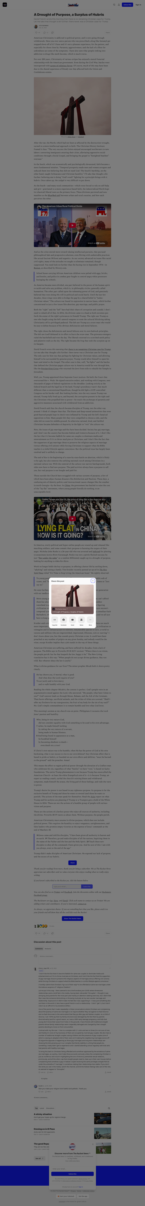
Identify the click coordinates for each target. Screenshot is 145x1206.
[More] (90, 619)
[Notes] (81, 619)
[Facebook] (63, 619)
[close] (93, 580)
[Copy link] (54, 619)
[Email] (72, 619)
